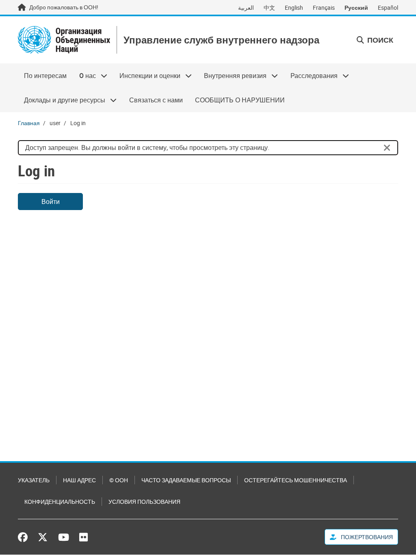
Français (324, 7)
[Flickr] (83, 537)
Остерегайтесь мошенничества (295, 480)
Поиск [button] (379, 40)
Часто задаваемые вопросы (186, 480)
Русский (356, 7)
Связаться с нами (156, 99)
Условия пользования (144, 501)
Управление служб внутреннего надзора (221, 40)
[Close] (387, 148)
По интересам (45, 75)
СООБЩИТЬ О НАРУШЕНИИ (240, 99)
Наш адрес (79, 480)
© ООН (118, 480)
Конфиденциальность (59, 501)
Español (388, 7)
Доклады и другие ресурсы (61, 99)
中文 (269, 7)
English (294, 7)
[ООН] (64, 40)
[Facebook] (25, 537)
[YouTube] (63, 537)
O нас (84, 75)
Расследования (311, 75)
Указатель (34, 480)
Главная (29, 123)
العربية (246, 7)
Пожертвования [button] (366, 537)
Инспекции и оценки (146, 75)
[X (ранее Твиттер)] (43, 537)
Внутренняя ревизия (232, 75)
